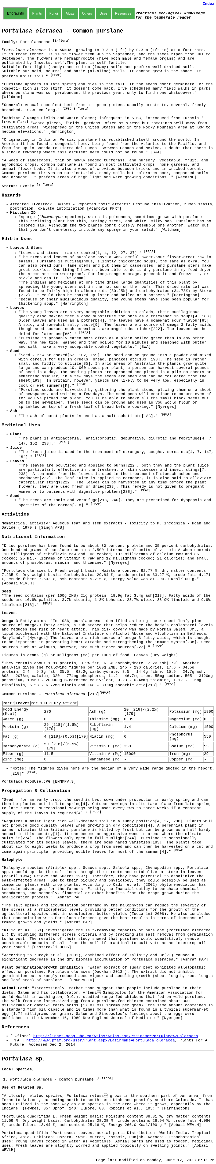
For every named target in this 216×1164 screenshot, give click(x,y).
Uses (103, 13)
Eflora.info (15, 13)
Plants (37, 13)
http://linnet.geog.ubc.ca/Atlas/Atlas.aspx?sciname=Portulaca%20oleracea (115, 1036)
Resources (123, 13)
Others (87, 13)
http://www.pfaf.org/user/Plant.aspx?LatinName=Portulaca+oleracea (100, 1040)
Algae (70, 13)
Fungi (53, 13)
